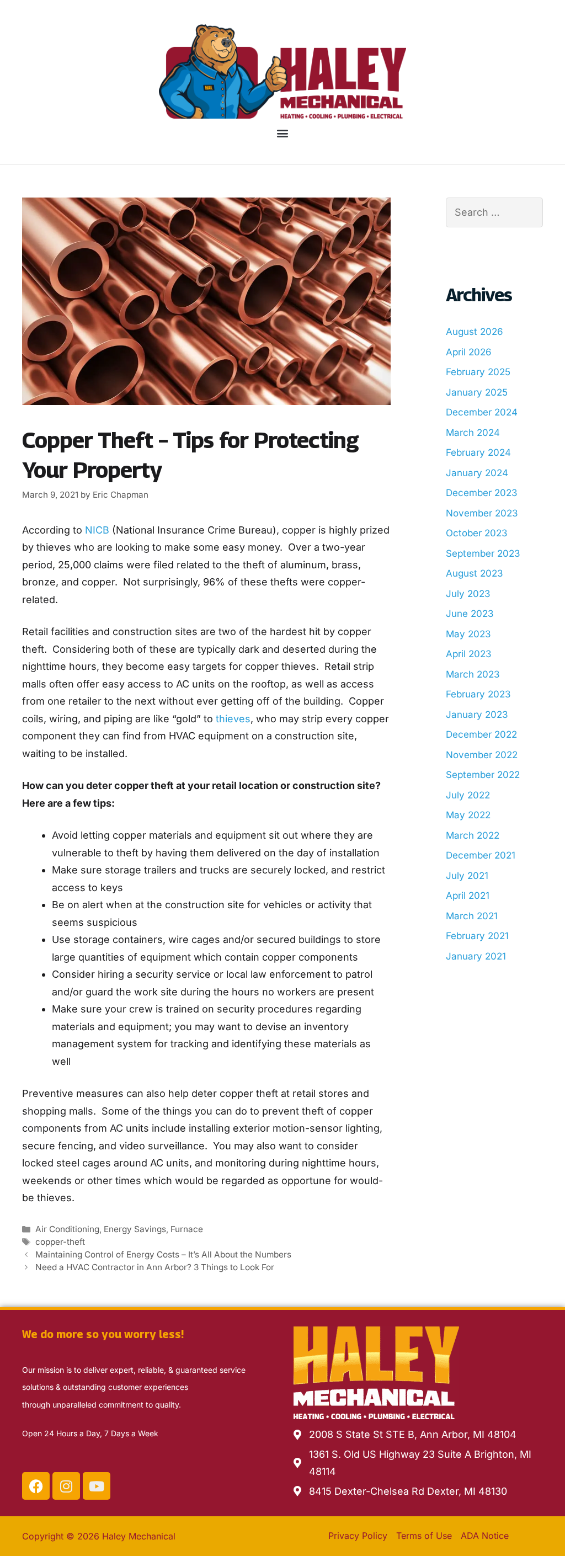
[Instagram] (66, 1486)
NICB (97, 530)
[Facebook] (36, 1486)
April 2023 (469, 653)
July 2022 (468, 795)
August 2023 (474, 573)
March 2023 (473, 674)
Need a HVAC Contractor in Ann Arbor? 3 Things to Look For (154, 1267)
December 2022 (481, 734)
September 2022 (483, 774)
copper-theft (60, 1242)
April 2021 (467, 895)
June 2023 (470, 613)
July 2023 (468, 593)
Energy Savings (135, 1229)
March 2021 (472, 915)
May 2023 (468, 634)
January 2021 (476, 956)
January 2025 (477, 392)
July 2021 (467, 875)
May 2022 (468, 814)
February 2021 (477, 935)
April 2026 (469, 352)
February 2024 (478, 452)
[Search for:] (494, 212)
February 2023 (478, 694)
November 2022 (482, 754)
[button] (282, 133)
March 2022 (472, 835)
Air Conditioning (67, 1229)
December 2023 (482, 492)
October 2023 (477, 533)
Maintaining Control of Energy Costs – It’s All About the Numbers (163, 1254)
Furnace (186, 1229)
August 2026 (474, 331)
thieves (233, 718)
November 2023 (482, 513)
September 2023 (483, 553)
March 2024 (473, 432)
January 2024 (477, 472)
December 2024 (482, 412)
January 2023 (477, 714)
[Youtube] (96, 1486)
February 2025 (478, 371)
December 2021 (480, 855)
